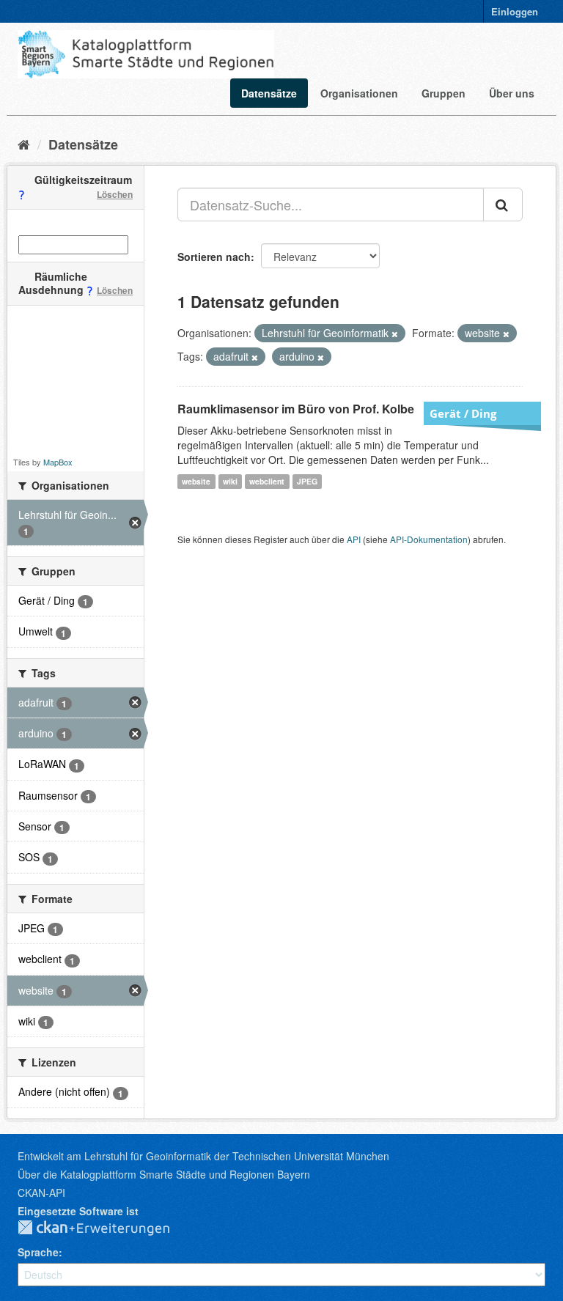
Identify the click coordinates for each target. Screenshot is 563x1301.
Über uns (511, 93)
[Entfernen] (394, 333)
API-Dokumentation (429, 539)
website (196, 481)
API (354, 539)
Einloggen (514, 11)
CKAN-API (41, 1192)
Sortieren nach (214, 256)
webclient (266, 481)
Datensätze (269, 93)
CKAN (106, 1228)
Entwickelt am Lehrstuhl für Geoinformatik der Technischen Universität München (203, 1156)
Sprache (38, 1252)
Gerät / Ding (463, 413)
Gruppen (444, 93)
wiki (230, 481)
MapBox (58, 462)
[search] (503, 204)
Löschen (115, 194)
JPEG (307, 481)
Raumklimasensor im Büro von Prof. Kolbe (295, 408)
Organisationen (359, 93)
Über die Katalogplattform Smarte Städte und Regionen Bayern (164, 1174)
